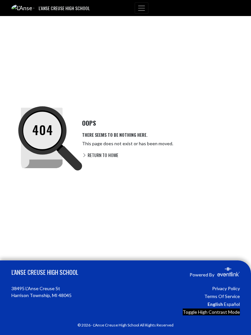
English (215, 304)
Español (232, 304)
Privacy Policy (226, 288)
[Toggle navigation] (141, 8)
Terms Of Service (222, 296)
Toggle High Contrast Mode (211, 312)
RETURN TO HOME (102, 154)
